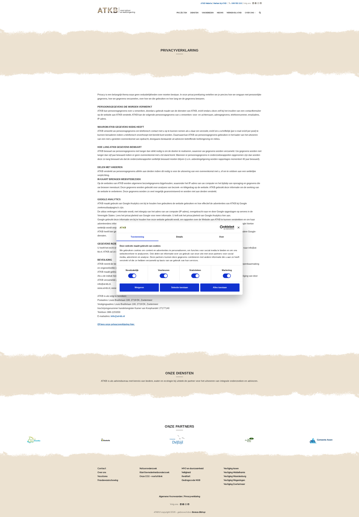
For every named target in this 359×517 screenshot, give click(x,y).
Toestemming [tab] (137, 237)
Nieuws (220, 13)
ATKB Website (206, 3)
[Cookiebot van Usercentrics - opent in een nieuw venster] (222, 227)
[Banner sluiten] (239, 228)
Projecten (182, 13)
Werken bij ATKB (219, 3)
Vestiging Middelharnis (234, 472)
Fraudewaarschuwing (107, 480)
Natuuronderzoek (148, 469)
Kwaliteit (186, 476)
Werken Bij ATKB (234, 13)
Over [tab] (221, 237)
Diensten (194, 13)
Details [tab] (179, 237)
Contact (101, 469)
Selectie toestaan (179, 287)
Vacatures (102, 476)
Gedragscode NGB (191, 480)
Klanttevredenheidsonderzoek (154, 472)
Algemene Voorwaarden (170, 497)
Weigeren (139, 287)
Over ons (249, 13)
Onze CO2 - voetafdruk (151, 476)
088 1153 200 (236, 3)
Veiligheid (186, 472)
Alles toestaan (220, 287)
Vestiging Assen (231, 469)
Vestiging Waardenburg (235, 476)
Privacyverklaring (192, 497)
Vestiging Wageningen (234, 480)
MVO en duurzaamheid (192, 469)
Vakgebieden (208, 13)
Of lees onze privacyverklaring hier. (116, 324)
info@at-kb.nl (118, 316)
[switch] (164, 276)
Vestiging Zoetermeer (234, 484)
